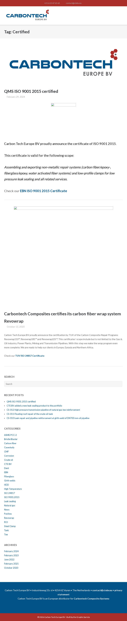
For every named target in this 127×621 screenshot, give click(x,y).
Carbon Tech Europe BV (54, 617)
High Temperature (13, 489)
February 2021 (11, 563)
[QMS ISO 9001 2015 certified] (63, 64)
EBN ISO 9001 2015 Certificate (43, 191)
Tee (6, 534)
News (6, 509)
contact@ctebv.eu (74, 3)
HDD (6, 484)
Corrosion (9, 455)
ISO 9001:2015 (11, 497)
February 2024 (11, 551)
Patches (8, 513)
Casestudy (9, 447)
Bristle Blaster (11, 439)
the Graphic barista (81, 617)
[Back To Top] (118, 613)
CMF (6, 451)
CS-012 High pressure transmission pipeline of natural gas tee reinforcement (43, 409)
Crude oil (8, 460)
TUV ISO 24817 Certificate (29, 355)
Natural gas (9, 505)
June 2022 (9, 559)
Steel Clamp (10, 526)
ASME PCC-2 (10, 435)
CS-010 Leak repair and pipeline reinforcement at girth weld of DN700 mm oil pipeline (48, 418)
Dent (6, 468)
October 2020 (11, 567)
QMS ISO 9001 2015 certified (31, 91)
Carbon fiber (10, 443)
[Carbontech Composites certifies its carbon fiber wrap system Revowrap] (63, 256)
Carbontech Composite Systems (91, 598)
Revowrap (9, 518)
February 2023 (11, 555)
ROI (6, 522)
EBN (6, 472)
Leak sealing (10, 501)
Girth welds (9, 480)
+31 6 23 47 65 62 (52, 3)
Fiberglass (9, 476)
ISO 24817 (9, 493)
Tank (6, 530)
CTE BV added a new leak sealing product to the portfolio (34, 405)
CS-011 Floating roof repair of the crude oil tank (30, 414)
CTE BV (8, 464)
